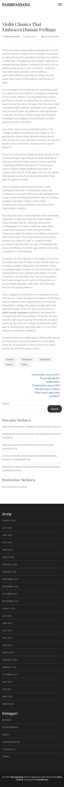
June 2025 (7, 623)
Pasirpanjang (16, 4)
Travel (6, 756)
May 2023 (7, 638)
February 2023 (9, 660)
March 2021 (8, 704)
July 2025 (7, 616)
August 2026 (8, 520)
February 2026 (9, 564)
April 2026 (7, 550)
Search (6, 403)
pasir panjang (12, 36)
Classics (10, 359)
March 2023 (8, 652)
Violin (24, 364)
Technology (9, 749)
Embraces (27, 359)
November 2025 (10, 586)
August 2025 (8, 608)
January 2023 (9, 667)
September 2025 (10, 601)
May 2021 (7, 689)
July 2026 (7, 528)
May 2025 (7, 630)
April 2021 (7, 696)
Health (6, 734)
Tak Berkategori (11, 742)
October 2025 (9, 594)
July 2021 (7, 682)
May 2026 (7, 542)
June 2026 (7, 535)
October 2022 (9, 674)
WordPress (42, 779)
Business (6, 720)
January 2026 (9, 572)
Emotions (45, 359)
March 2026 (8, 557)
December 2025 (10, 579)
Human (9, 364)
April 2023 (7, 645)
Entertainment (52, 36)
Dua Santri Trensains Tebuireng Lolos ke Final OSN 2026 (31, 427)
